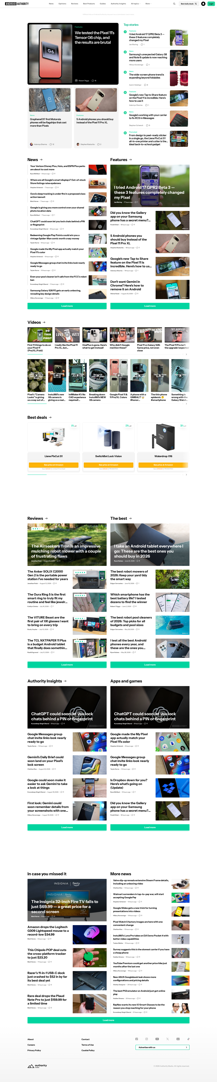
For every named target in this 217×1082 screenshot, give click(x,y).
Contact (86, 1039)
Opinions (62, 4)
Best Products (89, 4)
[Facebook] (136, 1039)
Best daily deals (187, 4)
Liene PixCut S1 (54, 456)
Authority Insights (118, 4)
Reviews (74, 4)
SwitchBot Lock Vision (108, 456)
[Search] (174, 3)
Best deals (37, 417)
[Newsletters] (178, 1039)
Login (211, 4)
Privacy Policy (34, 1050)
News (51, 4)
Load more (67, 306)
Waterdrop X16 (163, 456)
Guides (103, 4)
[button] (108, 4)
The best (118, 518)
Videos (34, 322)
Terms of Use (88, 1045)
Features (118, 159)
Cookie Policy (88, 1050)
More (148, 4)
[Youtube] (157, 1039)
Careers (31, 1045)
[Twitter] (167, 1039)
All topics (135, 4)
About (31, 1039)
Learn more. (130, 14)
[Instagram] (146, 1039)
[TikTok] (188, 1039)
